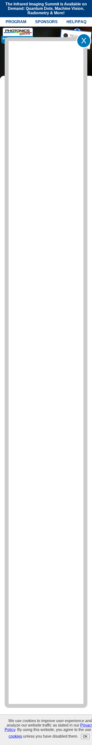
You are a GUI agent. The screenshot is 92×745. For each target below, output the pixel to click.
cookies (15, 736)
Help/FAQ (76, 22)
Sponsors (46, 22)
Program (16, 22)
